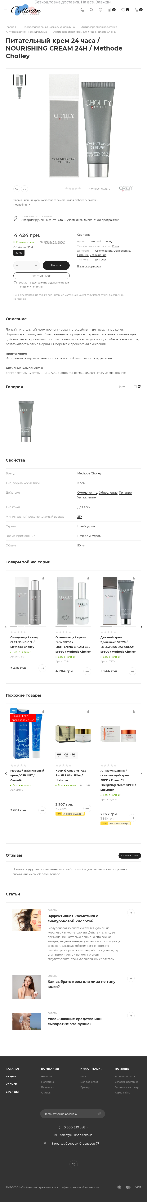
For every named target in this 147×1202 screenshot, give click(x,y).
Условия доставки (126, 1081)
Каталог (13, 1068)
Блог (83, 1076)
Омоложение (103, 250)
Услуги (11, 1084)
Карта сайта (122, 1092)
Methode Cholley (101, 241)
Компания (50, 1068)
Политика (47, 1081)
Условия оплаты (125, 1076)
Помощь (122, 1068)
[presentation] (6, 627)
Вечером (84, 536)
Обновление (122, 250)
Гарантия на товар (127, 1087)
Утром (96, 536)
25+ (79, 516)
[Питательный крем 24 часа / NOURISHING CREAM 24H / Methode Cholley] (82, 125)
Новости (46, 1076)
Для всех (100, 259)
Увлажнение (98, 254)
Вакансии (47, 1087)
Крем (115, 246)
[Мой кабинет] (100, 10)
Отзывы (46, 1092)
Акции (11, 1076)
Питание (83, 254)
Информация (91, 1068)
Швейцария (86, 526)
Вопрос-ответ (89, 1081)
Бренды (12, 1091)
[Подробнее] (131, 912)
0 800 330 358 (74, 1127)
